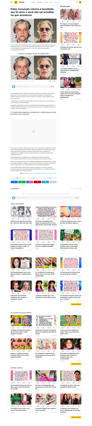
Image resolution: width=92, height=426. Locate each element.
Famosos (12, 6)
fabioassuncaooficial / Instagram (34, 173)
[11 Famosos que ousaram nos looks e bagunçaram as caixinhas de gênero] (70, 399)
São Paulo (32, 48)
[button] (18, 178)
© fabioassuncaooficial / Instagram (16, 81)
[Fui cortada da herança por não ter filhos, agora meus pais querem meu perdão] (21, 376)
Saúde (61, 224)
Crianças (12, 250)
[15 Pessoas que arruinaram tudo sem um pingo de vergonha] (70, 263)
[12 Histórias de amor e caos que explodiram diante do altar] (70, 376)
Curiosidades (62, 74)
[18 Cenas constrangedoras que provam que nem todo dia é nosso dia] (46, 376)
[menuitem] (33, 2)
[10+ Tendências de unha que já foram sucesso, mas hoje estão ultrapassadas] (46, 263)
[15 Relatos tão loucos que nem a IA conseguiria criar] (70, 38)
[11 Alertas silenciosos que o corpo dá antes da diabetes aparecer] (70, 212)
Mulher (36, 277)
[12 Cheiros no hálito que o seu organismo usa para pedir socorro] (46, 286)
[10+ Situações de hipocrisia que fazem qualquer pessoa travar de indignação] (46, 344)
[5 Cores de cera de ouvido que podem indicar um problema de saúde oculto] (70, 321)
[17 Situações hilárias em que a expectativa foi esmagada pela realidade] (70, 59)
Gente (61, 29)
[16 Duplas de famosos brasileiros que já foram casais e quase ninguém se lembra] (21, 321)
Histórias (37, 248)
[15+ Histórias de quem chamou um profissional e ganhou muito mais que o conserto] (70, 286)
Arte (11, 224)
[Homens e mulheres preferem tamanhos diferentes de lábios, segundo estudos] (21, 344)
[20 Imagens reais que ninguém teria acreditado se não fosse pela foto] (70, 14)
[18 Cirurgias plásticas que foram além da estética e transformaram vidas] (21, 263)
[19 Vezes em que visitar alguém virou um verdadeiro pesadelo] (46, 235)
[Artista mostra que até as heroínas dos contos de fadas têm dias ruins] (21, 212)
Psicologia (37, 359)
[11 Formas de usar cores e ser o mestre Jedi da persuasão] (21, 399)
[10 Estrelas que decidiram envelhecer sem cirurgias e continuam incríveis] (21, 286)
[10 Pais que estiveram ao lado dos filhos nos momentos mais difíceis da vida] (46, 321)
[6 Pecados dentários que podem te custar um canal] (46, 399)
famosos (42, 169)
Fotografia (62, 360)
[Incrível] (19, 2)
